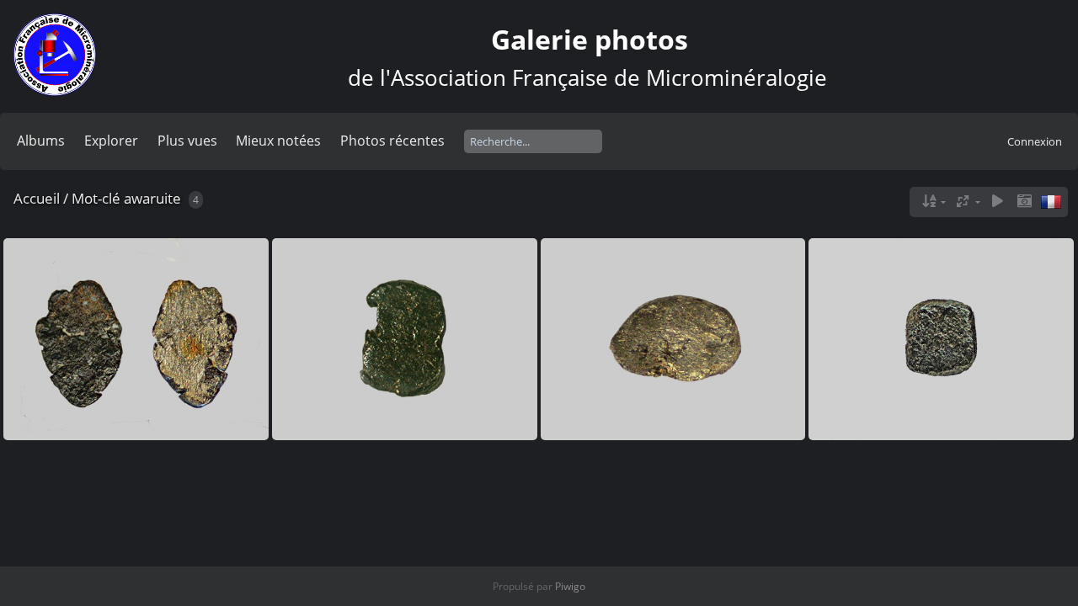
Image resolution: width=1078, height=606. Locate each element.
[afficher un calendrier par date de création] (1024, 201)
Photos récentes (392, 140)
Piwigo (570, 586)
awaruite (152, 198)
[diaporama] (997, 201)
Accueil (36, 198)
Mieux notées (278, 140)
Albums (41, 140)
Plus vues (187, 140)
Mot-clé (96, 198)
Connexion (1034, 141)
